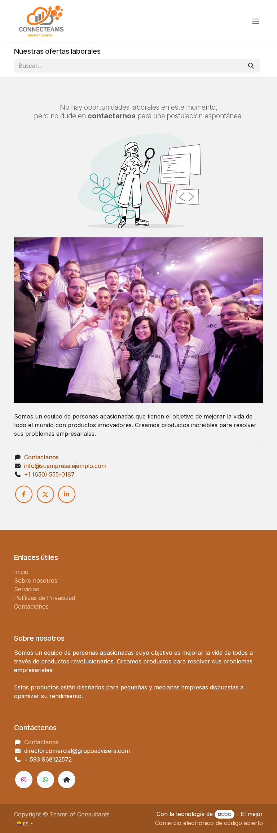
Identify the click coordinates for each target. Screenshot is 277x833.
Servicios (26, 589)
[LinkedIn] (66, 494)
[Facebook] (23, 494)
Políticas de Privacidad (44, 597)
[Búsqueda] (251, 66)
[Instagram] (23, 779)
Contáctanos (41, 457)
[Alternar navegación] (256, 21)
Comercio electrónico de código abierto (209, 823)
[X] (45, 494)
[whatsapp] (45, 779)
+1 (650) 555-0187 (49, 474)
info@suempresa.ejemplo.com (65, 465)
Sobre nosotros (35, 580)
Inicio (21, 571)
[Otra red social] (66, 779)
